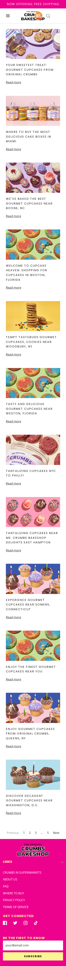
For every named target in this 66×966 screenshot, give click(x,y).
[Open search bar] (48, 16)
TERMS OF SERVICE (16, 907)
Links (7, 861)
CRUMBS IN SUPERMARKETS (22, 873)
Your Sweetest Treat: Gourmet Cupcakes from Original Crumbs (30, 69)
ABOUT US (10, 879)
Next (56, 833)
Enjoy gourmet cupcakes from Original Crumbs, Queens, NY (30, 733)
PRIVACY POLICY (14, 900)
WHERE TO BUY (13, 893)
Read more (13, 82)
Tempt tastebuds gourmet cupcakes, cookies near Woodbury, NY (31, 342)
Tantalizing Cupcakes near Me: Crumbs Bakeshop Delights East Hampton (32, 537)
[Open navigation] (8, 16)
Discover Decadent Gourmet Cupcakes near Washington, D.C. (29, 800)
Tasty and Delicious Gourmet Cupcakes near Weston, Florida (29, 408)
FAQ (5, 886)
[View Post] (33, 44)
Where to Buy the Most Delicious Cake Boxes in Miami (28, 136)
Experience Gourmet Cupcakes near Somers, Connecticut (28, 604)
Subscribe (33, 956)
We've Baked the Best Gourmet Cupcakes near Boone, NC (29, 203)
